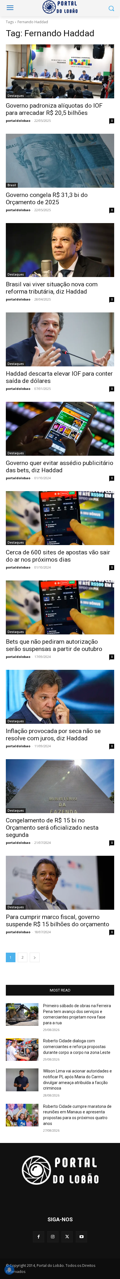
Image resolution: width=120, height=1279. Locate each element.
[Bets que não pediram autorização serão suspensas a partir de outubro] (60, 607)
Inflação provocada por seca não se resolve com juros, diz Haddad (53, 735)
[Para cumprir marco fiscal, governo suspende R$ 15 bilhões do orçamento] (60, 883)
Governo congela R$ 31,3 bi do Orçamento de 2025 (47, 198)
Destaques (16, 96)
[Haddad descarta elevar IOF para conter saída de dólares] (60, 339)
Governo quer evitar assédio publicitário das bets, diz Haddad (59, 467)
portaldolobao (18, 120)
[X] (67, 1236)
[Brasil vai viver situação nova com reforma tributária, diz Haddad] (60, 250)
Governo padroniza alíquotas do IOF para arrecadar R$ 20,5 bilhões (54, 109)
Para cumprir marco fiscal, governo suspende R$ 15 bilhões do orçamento (57, 920)
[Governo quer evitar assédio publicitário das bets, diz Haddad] (60, 429)
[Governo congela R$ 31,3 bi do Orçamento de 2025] (60, 161)
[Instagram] (53, 1236)
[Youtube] (81, 1236)
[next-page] (35, 957)
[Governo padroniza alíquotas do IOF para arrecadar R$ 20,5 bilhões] (60, 71)
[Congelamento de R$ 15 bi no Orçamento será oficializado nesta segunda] (60, 786)
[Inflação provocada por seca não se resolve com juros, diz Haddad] (60, 697)
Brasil (12, 185)
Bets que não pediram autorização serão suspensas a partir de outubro (54, 645)
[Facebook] (38, 1236)
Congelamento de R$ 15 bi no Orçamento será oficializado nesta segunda (52, 827)
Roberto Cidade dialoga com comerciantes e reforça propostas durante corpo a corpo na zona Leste (76, 1046)
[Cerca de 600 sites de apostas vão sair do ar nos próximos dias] (60, 518)
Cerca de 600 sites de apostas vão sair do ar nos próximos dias (58, 556)
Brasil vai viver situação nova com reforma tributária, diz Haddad (52, 288)
